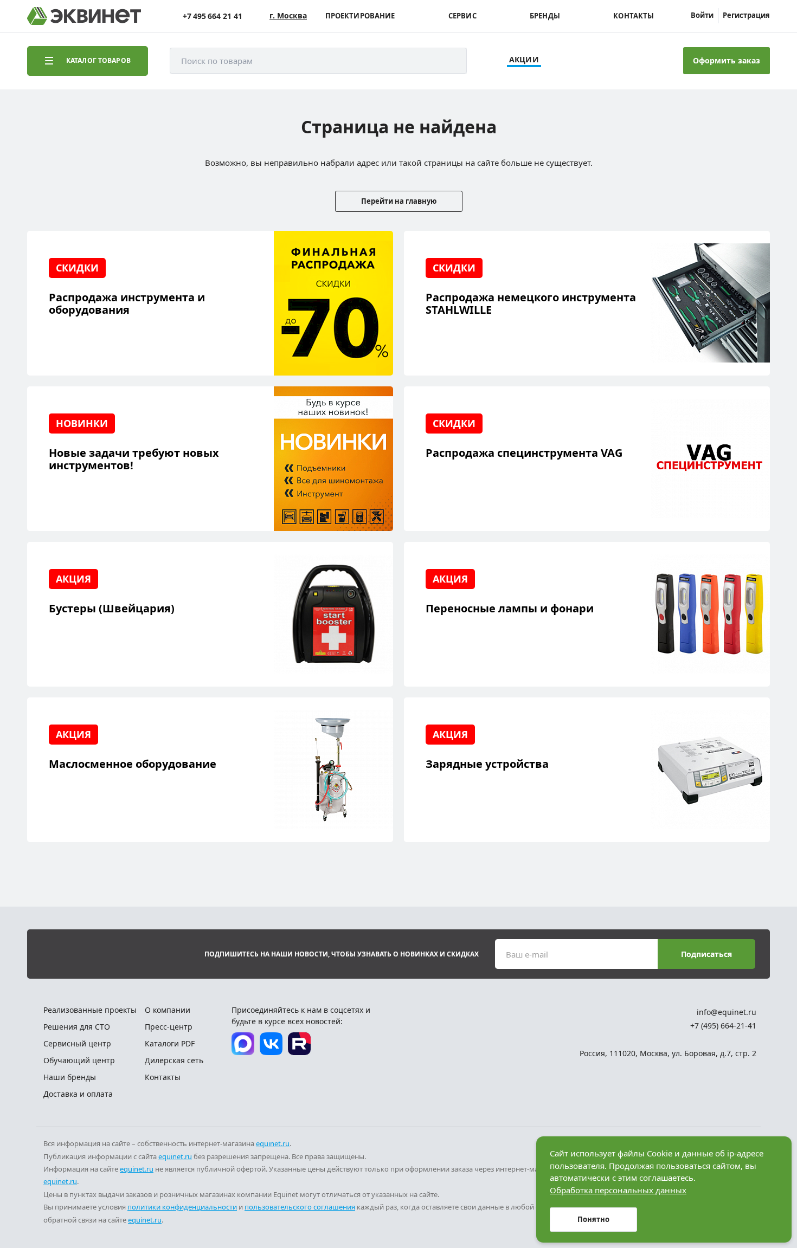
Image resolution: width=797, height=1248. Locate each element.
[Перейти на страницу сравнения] (587, 60)
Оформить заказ (726, 60)
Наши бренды (69, 1077)
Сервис (462, 16)
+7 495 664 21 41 (212, 16)
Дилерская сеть (174, 1060)
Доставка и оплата (78, 1094)
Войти (702, 15)
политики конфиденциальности (182, 1207)
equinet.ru (273, 1143)
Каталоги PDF (170, 1043)
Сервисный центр (77, 1043)
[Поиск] (447, 60)
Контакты (633, 16)
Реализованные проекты (90, 1010)
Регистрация (746, 15)
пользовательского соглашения (300, 1207)
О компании (167, 1010)
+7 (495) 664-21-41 (723, 1025)
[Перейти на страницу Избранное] (617, 61)
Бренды (545, 16)
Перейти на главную (398, 201)
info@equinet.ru (726, 1012)
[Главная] (84, 16)
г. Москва (288, 16)
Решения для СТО (76, 1026)
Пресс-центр (168, 1026)
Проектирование (360, 16)
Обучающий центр (79, 1060)
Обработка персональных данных (618, 1190)
